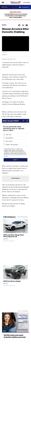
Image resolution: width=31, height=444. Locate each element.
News (4, 25)
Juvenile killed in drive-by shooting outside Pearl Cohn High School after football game (15, 15)
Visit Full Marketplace (22, 216)
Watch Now (26, 2)
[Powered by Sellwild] (25, 311)
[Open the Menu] (2, 2)
